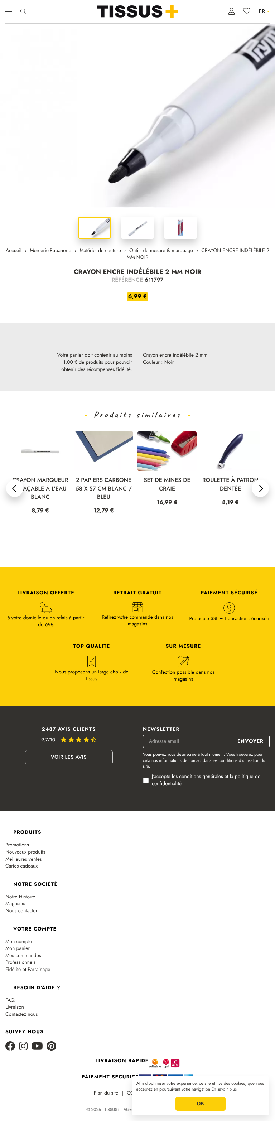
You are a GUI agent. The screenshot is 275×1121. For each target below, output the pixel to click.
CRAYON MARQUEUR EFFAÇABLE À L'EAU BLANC (40, 488)
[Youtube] (37, 1027)
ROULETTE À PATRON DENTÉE (230, 484)
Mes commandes (23, 936)
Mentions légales (163, 1073)
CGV (132, 1073)
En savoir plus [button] (224, 1089)
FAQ (10, 980)
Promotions (17, 825)
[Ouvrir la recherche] (23, 11)
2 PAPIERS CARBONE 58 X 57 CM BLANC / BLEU (104, 488)
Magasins (15, 884)
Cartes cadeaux (21, 846)
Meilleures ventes (23, 839)
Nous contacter (21, 891)
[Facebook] (10, 1027)
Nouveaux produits (25, 832)
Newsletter (161, 709)
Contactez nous (21, 994)
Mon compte (18, 922)
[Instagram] (23, 1027)
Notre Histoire (20, 877)
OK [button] (200, 1104)
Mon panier (17, 929)
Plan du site (106, 1073)
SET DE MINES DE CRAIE (167, 484)
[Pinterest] (51, 1027)
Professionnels (20, 942)
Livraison (14, 987)
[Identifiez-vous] (231, 11)
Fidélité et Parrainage (27, 950)
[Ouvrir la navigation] (8, 11)
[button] (14, 478)
